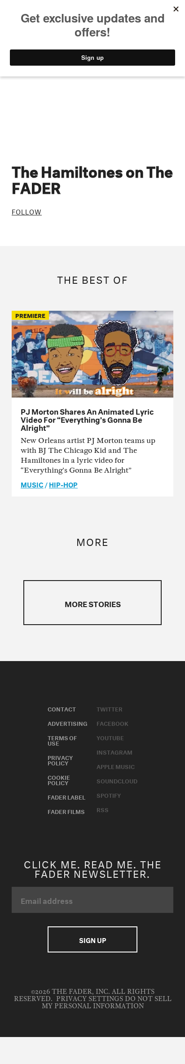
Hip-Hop (63, 483)
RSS (103, 809)
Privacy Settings (89, 999)
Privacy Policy (60, 759)
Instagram (114, 751)
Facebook (112, 722)
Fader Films (66, 810)
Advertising (68, 722)
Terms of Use (62, 740)
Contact (62, 708)
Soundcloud (117, 780)
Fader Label (66, 796)
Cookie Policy (59, 779)
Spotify (109, 794)
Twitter (110, 708)
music (32, 483)
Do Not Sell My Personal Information (107, 1002)
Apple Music (116, 765)
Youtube (110, 737)
